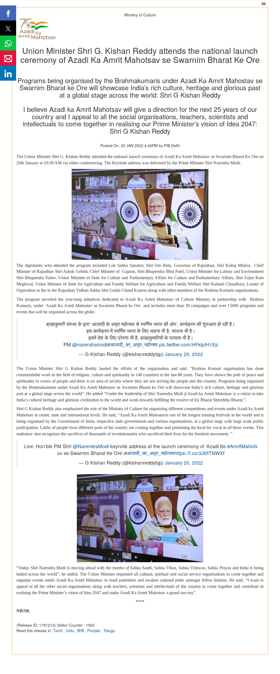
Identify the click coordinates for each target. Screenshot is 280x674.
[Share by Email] (8, 58)
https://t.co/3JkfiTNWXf (199, 453)
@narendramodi (89, 344)
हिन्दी (81, 630)
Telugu (109, 630)
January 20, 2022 (184, 354)
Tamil (58, 630)
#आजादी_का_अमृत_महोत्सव (132, 344)
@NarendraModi (91, 446)
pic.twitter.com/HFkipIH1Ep (188, 344)
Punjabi (94, 630)
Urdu (70, 630)
